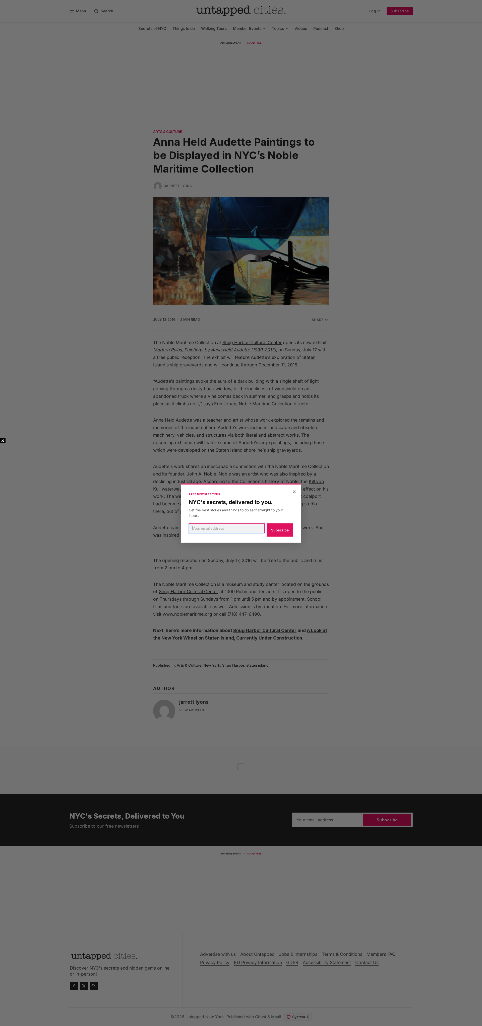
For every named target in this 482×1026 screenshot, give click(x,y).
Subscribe (280, 530)
